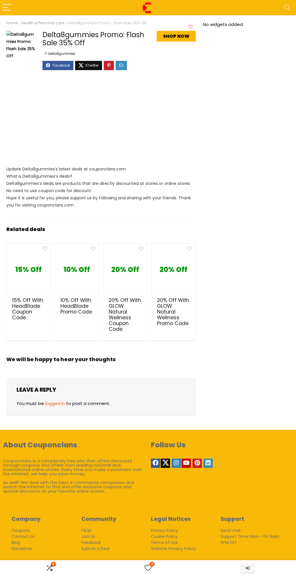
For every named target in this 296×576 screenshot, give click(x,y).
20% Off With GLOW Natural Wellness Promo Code (173, 312)
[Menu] (7, 7)
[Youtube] (186, 463)
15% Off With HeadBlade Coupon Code (27, 309)
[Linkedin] (208, 463)
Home (12, 22)
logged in (55, 403)
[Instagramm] (176, 463)
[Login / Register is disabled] (247, 568)
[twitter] (165, 463)
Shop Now (176, 36)
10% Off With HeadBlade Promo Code (76, 306)
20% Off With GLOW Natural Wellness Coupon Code (125, 315)
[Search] (287, 7)
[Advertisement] (101, 120)
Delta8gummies (61, 53)
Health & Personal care (42, 22)
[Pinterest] (197, 463)
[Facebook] (155, 463)
